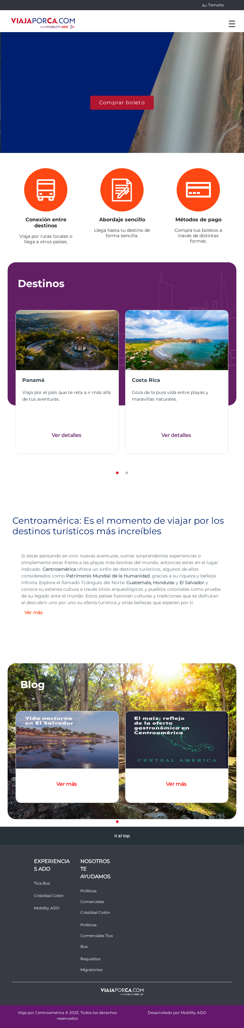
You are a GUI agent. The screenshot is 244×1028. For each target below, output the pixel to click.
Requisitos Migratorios (91, 964)
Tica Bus (42, 883)
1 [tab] (117, 471)
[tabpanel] (67, 382)
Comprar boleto (122, 103)
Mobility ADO (46, 908)
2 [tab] (127, 471)
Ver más (67, 784)
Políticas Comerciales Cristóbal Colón (95, 901)
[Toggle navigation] (232, 23)
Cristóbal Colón (49, 895)
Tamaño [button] (216, 5)
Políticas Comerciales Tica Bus (96, 935)
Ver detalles (66, 435)
